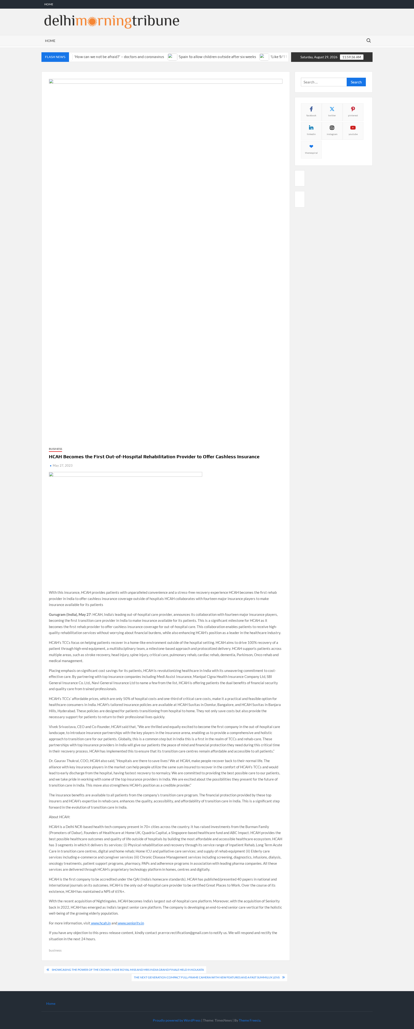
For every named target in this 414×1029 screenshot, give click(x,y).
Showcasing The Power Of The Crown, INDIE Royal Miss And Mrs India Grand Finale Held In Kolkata (128, 969)
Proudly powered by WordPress (177, 1020)
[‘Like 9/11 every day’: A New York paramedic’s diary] (252, 56)
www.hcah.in (100, 923)
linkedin (311, 134)
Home (48, 4)
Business (55, 449)
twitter (332, 115)
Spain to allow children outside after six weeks (204, 57)
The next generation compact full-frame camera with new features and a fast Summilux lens (207, 977)
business (55, 950)
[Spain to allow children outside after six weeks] (160, 56)
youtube (353, 134)
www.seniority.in (130, 923)
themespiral (311, 152)
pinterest (353, 115)
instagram (332, 134)
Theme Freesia (249, 1020)
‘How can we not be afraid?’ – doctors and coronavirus (106, 57)
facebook (311, 115)
